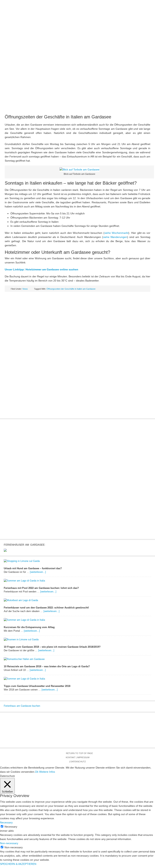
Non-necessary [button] (9, 843)
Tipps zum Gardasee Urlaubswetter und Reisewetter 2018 (37, 686)
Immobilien (106, 41)
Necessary (11, 826)
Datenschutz (78, 761)
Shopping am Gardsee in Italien (105, 49)
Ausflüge (85, 41)
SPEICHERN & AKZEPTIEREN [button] (18, 863)
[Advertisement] (77, 81)
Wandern (34, 49)
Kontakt (70, 757)
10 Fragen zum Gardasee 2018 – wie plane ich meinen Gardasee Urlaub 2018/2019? (52, 646)
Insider (126, 41)
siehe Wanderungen (115, 237)
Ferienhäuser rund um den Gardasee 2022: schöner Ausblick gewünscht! (46, 607)
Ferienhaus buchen (61, 49)
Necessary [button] (6, 822)
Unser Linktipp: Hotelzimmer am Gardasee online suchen (41, 269)
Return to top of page (79, 753)
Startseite (17, 41)
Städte (66, 41)
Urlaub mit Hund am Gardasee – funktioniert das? (33, 568)
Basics (50, 41)
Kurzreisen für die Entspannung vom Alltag (29, 627)
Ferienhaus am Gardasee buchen (22, 705)
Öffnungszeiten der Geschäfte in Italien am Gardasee (70, 289)
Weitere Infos (47, 771)
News (35, 41)
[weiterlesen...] (38, 572)
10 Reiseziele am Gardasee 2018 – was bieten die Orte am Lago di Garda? (47, 666)
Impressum (83, 757)
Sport (142, 41)
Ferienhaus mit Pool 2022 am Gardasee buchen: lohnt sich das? (41, 588)
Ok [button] (36, 771)
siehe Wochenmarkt (116, 232)
